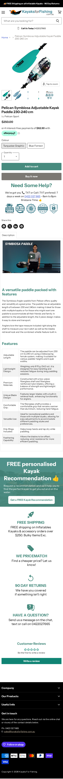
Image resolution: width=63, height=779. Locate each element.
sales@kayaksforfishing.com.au (19, 731)
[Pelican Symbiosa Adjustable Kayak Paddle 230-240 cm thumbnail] (49, 95)
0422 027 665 (32, 196)
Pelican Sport (12, 116)
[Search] (58, 20)
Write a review (31, 661)
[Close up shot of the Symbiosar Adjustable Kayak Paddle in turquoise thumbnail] (6, 95)
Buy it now (31, 176)
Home (5, 37)
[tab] (8, 235)
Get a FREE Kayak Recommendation (31, 499)
